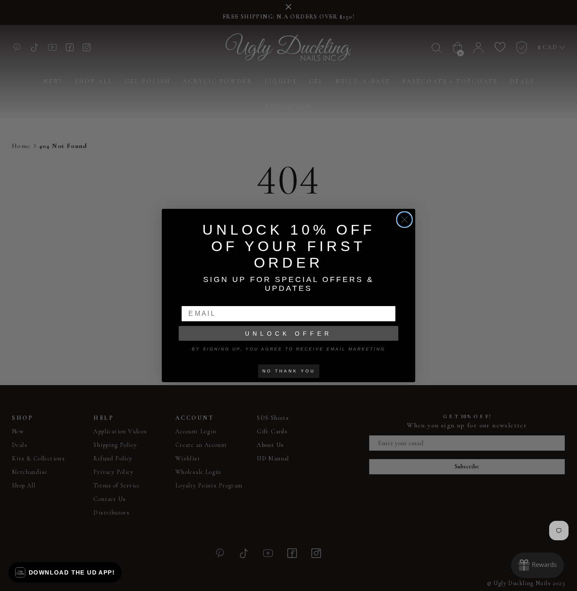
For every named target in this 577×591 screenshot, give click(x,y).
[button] (65, 572)
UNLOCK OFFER (288, 333)
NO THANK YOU (288, 371)
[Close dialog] (404, 219)
